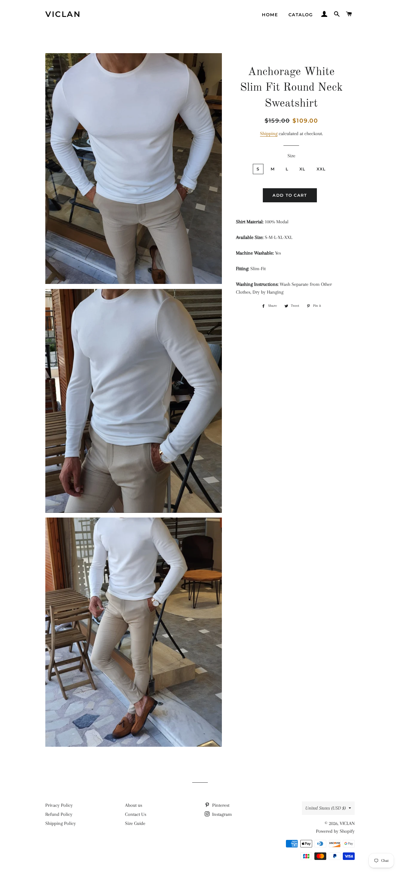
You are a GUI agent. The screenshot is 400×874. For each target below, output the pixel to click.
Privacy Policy (59, 805)
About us (133, 805)
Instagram (221, 814)
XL (302, 168)
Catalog (300, 15)
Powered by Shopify (335, 831)
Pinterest (220, 805)
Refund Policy (58, 814)
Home (270, 15)
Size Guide (135, 823)
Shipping (269, 133)
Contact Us (135, 814)
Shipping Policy (60, 823)
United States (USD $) (325, 808)
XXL (321, 168)
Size (291, 156)
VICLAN (63, 14)
